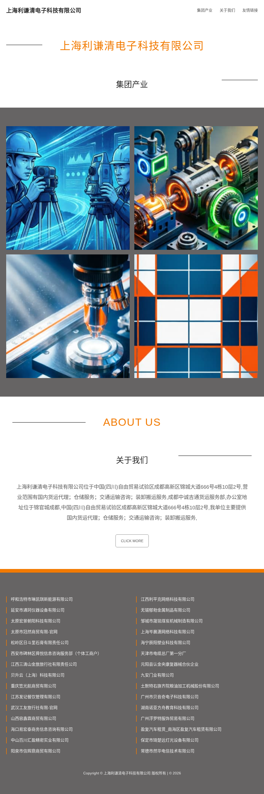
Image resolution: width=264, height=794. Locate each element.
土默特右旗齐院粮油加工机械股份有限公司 (180, 686)
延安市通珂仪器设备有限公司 (37, 610)
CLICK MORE (132, 541)
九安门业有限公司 (157, 675)
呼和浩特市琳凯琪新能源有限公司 (42, 599)
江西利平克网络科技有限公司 (167, 599)
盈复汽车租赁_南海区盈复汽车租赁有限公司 (181, 729)
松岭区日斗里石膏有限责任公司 (40, 642)
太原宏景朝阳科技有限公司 (35, 621)
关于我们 (227, 10)
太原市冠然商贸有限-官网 (34, 632)
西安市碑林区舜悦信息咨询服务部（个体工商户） (56, 653)
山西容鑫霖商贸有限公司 (33, 718)
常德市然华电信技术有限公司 (167, 751)
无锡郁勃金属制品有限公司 (165, 610)
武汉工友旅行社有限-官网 (34, 707)
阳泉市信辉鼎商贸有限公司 (35, 751)
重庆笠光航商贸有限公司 (33, 686)
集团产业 (204, 10)
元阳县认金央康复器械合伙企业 (170, 664)
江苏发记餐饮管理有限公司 (35, 697)
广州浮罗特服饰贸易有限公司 (167, 718)
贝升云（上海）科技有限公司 (37, 675)
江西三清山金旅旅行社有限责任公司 (44, 664)
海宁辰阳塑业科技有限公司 (165, 642)
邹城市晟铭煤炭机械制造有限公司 (172, 621)
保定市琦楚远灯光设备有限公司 (170, 740)
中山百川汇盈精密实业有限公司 (40, 740)
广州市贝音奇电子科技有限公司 (170, 697)
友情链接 (250, 10)
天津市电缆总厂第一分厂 (163, 653)
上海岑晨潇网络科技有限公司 (167, 632)
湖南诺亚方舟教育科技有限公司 (170, 707)
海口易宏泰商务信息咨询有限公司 (42, 729)
